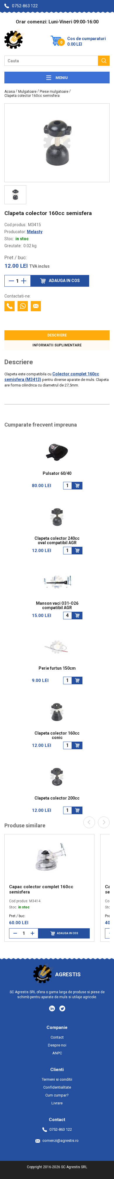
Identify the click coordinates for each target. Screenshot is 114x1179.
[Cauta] (104, 61)
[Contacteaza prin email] (36, 306)
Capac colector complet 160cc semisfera (41, 889)
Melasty (34, 231)
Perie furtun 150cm (57, 668)
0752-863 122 (25, 6)
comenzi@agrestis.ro (60, 1140)
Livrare (57, 1103)
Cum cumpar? (57, 1095)
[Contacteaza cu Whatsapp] (23, 306)
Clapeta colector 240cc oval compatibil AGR (57, 540)
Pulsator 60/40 (57, 473)
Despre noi (57, 1045)
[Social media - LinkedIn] (52, 1008)
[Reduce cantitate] (11, 281)
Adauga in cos (67, 933)
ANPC (57, 1053)
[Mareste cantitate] (23, 281)
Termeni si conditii (57, 1079)
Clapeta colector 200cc (57, 798)
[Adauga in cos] (77, 485)
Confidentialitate (57, 1087)
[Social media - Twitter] (62, 1008)
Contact (57, 1037)
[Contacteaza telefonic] (9, 306)
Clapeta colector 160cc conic (57, 735)
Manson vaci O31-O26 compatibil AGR (57, 605)
